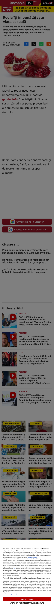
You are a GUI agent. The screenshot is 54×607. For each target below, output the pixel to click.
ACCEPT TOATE (27, 599)
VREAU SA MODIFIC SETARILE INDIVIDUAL (27, 603)
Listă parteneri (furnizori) (10, 594)
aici (14, 568)
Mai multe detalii (32, 557)
